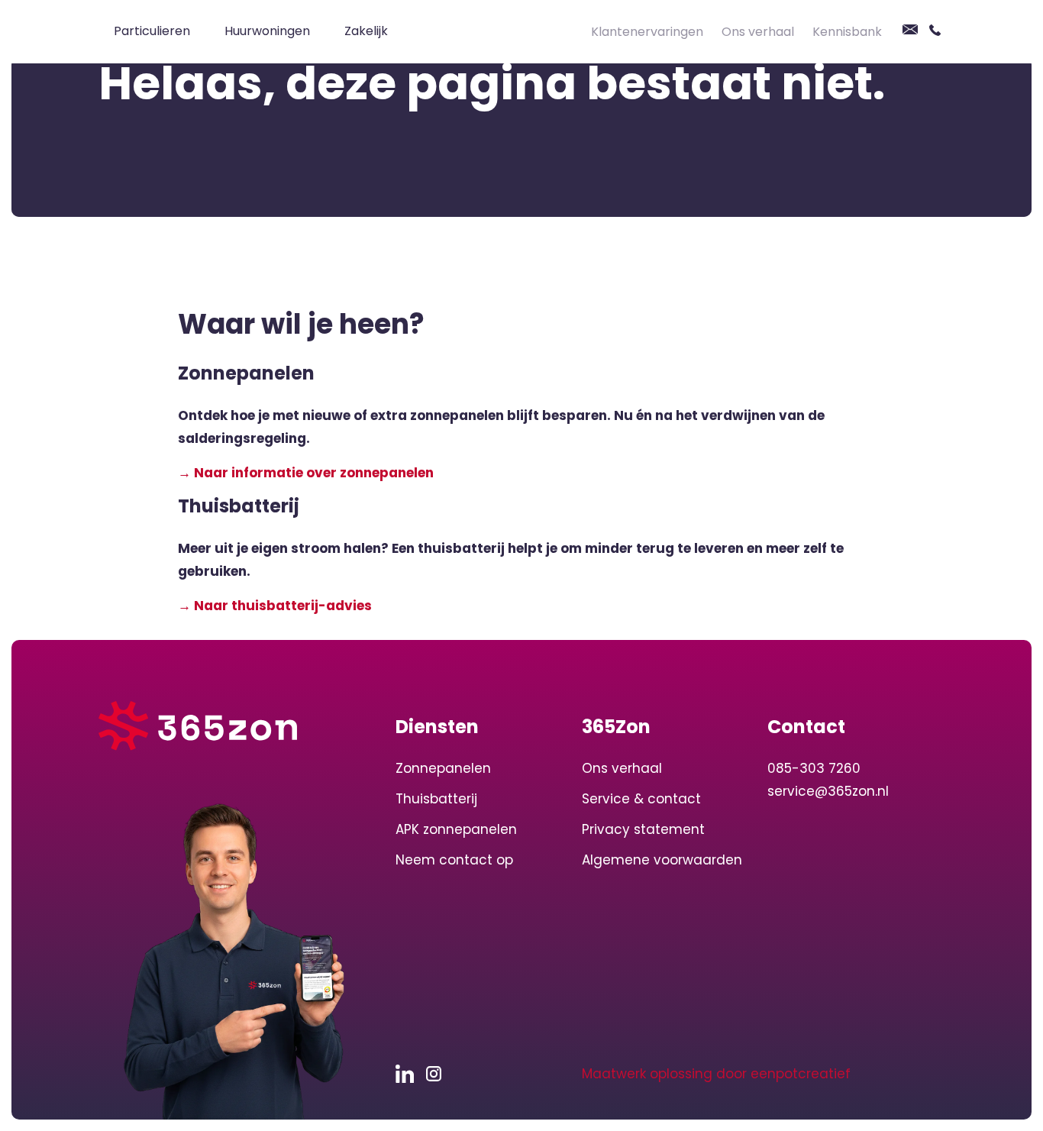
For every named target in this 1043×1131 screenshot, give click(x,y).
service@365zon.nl (828, 791)
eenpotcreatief (801, 1074)
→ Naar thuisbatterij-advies (275, 605)
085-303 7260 (814, 768)
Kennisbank (847, 31)
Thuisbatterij (436, 799)
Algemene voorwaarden (662, 860)
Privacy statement (643, 829)
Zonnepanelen (443, 768)
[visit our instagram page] (437, 1073)
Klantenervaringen (647, 31)
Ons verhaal (758, 31)
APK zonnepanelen (456, 829)
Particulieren (152, 31)
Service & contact (641, 799)
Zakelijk (366, 31)
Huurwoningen (267, 31)
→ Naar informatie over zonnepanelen (306, 473)
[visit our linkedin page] (411, 1073)
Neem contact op (454, 860)
